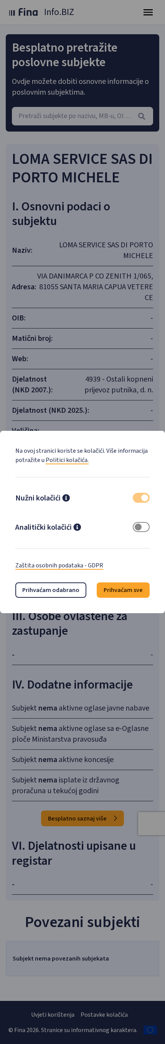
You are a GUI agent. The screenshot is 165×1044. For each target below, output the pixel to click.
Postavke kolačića (104, 1015)
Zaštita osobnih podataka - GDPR (59, 565)
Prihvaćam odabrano (50, 590)
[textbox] (82, 116)
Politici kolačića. (67, 460)
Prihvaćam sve (123, 590)
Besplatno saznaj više (78, 818)
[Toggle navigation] (148, 12)
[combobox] (82, 116)
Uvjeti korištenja (52, 1015)
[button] (66, 499)
